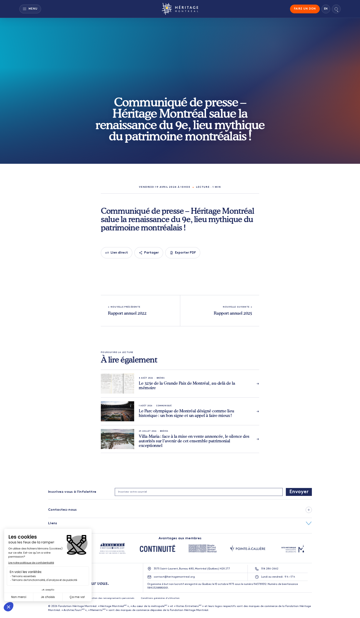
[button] (180, 509)
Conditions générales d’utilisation (160, 598)
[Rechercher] (336, 9)
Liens (52, 523)
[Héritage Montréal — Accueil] (180, 9)
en (326, 9)
